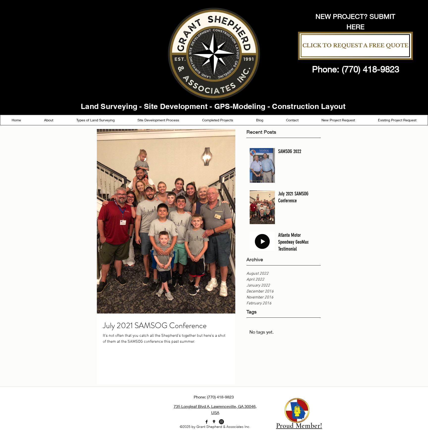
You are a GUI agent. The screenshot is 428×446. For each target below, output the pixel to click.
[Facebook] (206, 421)
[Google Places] (214, 421)
